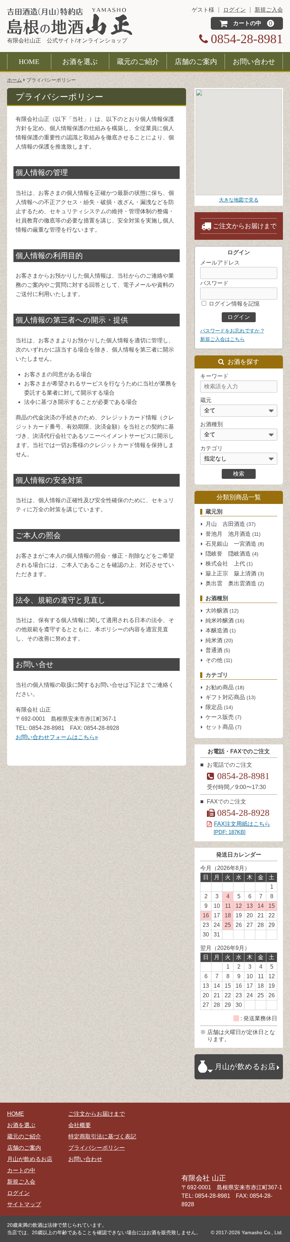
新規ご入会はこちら (222, 339)
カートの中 (21, 1170)
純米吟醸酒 (224, 620)
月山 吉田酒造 (230, 524)
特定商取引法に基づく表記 (102, 1136)
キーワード (214, 376)
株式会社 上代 (229, 564)
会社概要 (79, 1125)
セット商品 (223, 727)
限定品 (219, 707)
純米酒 (219, 640)
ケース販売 (223, 717)
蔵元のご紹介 (138, 61)
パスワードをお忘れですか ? (232, 330)
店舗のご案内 (196, 61)
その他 (218, 660)
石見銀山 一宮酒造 (234, 544)
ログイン (18, 1193)
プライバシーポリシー (96, 1148)
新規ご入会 (21, 1182)
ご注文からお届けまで (245, 226)
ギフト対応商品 (230, 697)
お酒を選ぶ (80, 61)
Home (29, 61)
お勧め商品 (224, 687)
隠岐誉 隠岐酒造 (232, 554)
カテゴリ (211, 448)
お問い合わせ (254, 61)
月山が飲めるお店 (29, 1159)
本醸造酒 (220, 630)
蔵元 (205, 400)
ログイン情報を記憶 (233, 304)
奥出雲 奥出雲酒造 (234, 583)
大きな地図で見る (239, 200)
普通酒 (217, 650)
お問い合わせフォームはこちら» (57, 737)
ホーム (14, 80)
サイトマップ (24, 1204)
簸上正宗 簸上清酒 (234, 573)
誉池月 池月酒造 (233, 534)
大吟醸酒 (222, 611)
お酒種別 (211, 424)
